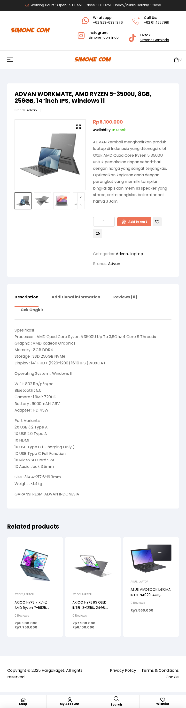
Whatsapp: (102, 17)
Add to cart (137, 222)
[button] (78, 126)
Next (81, 196)
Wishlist (162, 704)
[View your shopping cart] (176, 59)
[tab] (27, 301)
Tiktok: (145, 35)
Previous (81, 205)
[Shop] (23, 699)
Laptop (136, 254)
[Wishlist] (162, 699)
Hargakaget (53, 670)
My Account (69, 704)
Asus (134, 581)
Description (27, 297)
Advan (32, 110)
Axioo (19, 594)
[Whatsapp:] (85, 20)
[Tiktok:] (132, 38)
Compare (97, 233)
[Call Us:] (136, 20)
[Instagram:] (81, 35)
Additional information (76, 297)
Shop (23, 704)
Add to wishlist (157, 221)
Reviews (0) (125, 297)
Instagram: (98, 32)
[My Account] (69, 699)
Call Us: (150, 17)
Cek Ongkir (32, 310)
